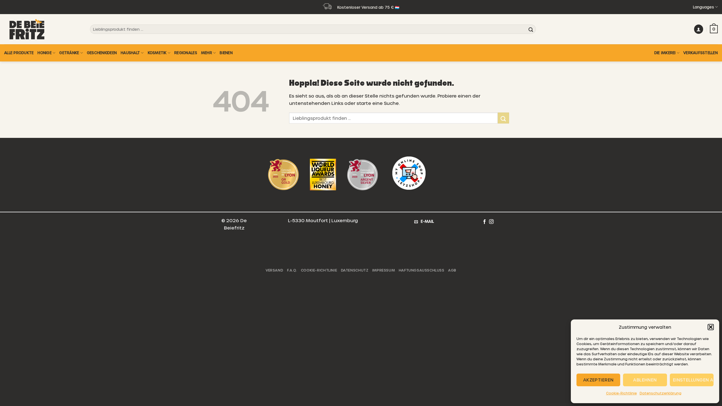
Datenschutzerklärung (660, 393)
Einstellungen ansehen (693, 379)
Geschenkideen (102, 52)
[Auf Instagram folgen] (491, 221)
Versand (274, 270)
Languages (703, 7)
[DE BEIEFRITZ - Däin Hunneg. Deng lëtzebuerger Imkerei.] (32, 29)
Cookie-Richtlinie (621, 393)
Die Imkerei (665, 52)
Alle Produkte (19, 52)
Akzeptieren (598, 379)
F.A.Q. (292, 270)
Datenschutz (355, 270)
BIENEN (226, 52)
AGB (452, 270)
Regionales (185, 52)
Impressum (383, 270)
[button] (711, 327)
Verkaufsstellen (700, 52)
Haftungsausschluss (421, 270)
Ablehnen (645, 379)
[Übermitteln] (531, 29)
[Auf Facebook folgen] (484, 221)
